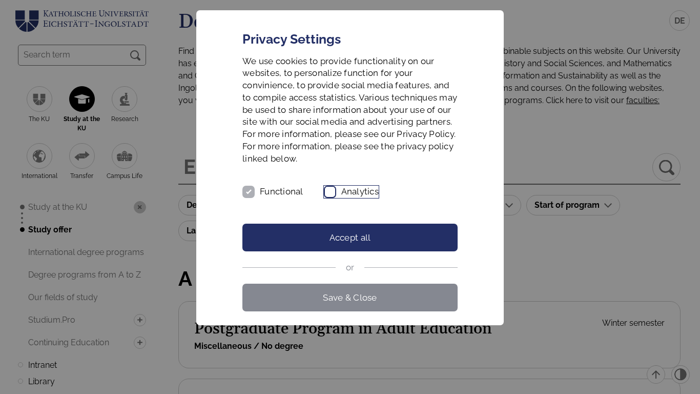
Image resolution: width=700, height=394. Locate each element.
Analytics (360, 191)
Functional (281, 191)
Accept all (350, 237)
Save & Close (350, 297)
